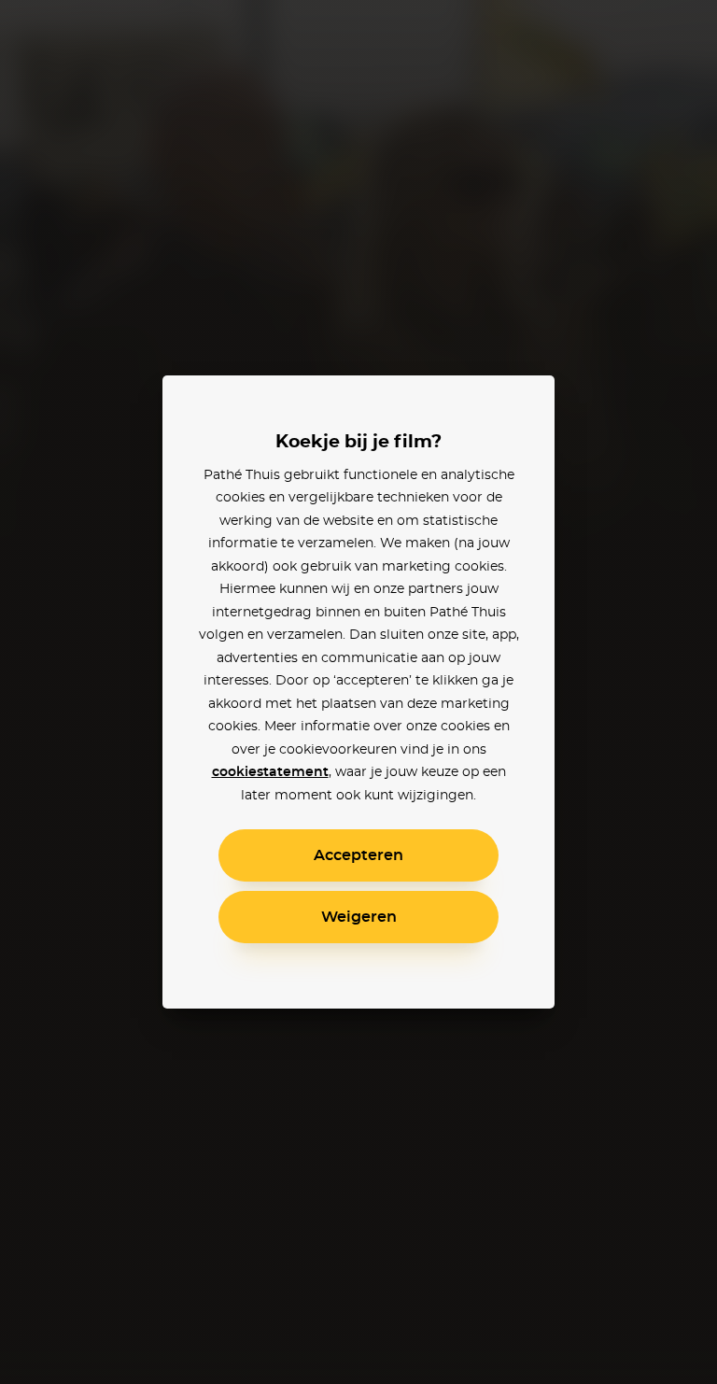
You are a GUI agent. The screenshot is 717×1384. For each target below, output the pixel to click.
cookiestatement (270, 772)
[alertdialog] (358, 692)
